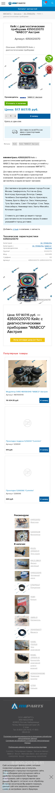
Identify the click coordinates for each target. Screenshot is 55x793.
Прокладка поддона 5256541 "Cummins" (23, 441)
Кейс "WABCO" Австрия (29, 144)
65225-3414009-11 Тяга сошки (35, 551)
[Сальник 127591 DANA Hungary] (22, 689)
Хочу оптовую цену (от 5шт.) (27, 340)
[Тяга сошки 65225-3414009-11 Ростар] (22, 551)
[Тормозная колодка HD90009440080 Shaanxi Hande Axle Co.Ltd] (22, 677)
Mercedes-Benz (27, 754)
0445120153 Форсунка (35, 521)
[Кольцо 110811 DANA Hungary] (22, 604)
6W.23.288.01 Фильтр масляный (35, 563)
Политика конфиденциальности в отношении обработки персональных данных (27, 737)
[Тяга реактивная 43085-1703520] (22, 646)
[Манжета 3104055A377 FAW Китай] (22, 633)
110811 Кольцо (33, 598)
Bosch (17, 754)
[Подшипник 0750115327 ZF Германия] (22, 588)
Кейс (15, 144)
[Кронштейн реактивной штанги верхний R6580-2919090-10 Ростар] (22, 661)
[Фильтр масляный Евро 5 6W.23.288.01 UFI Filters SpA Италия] (22, 564)
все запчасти (41, 754)
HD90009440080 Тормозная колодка (37, 676)
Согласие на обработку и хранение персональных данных (27, 742)
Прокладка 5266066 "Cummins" (20, 490)
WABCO (10, 754)
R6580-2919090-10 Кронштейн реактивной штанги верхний (35, 661)
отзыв (15, 229)
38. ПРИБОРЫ (46, 243)
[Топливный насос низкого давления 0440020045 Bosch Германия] (22, 576)
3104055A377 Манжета (35, 631)
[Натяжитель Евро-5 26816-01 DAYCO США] (22, 620)
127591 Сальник (33, 686)
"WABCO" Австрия (34, 97)
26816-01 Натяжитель (35, 618)
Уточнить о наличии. (16, 103)
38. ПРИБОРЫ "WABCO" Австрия (42, 247)
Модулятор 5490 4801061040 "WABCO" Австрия (27, 392)
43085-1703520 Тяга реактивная (35, 646)
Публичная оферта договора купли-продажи (27, 747)
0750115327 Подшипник (35, 586)
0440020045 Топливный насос (35, 575)
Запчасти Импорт (41, 751)
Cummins (9, 751)
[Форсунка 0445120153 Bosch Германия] (22, 523)
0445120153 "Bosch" (17, 756)
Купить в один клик (13, 121)
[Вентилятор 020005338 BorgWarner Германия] (22, 536)
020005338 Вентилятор (35, 533)
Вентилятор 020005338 (36, 756)
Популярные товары (23, 751)
